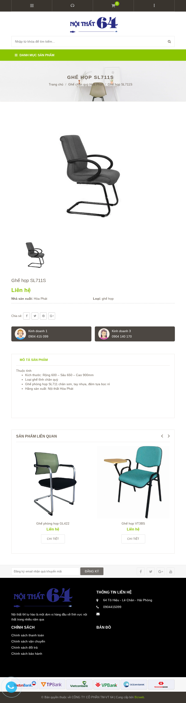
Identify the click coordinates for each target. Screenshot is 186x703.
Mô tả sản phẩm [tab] (34, 360)
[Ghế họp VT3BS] (133, 482)
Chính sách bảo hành (26, 653)
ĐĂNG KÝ (92, 571)
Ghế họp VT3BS (133, 523)
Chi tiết (53, 538)
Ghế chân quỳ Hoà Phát (85, 84)
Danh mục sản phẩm (36, 55)
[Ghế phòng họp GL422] (53, 482)
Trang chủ (56, 84)
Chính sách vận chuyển (28, 641)
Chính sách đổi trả (24, 647)
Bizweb (139, 697)
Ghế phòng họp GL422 (52, 523)
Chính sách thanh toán (27, 635)
